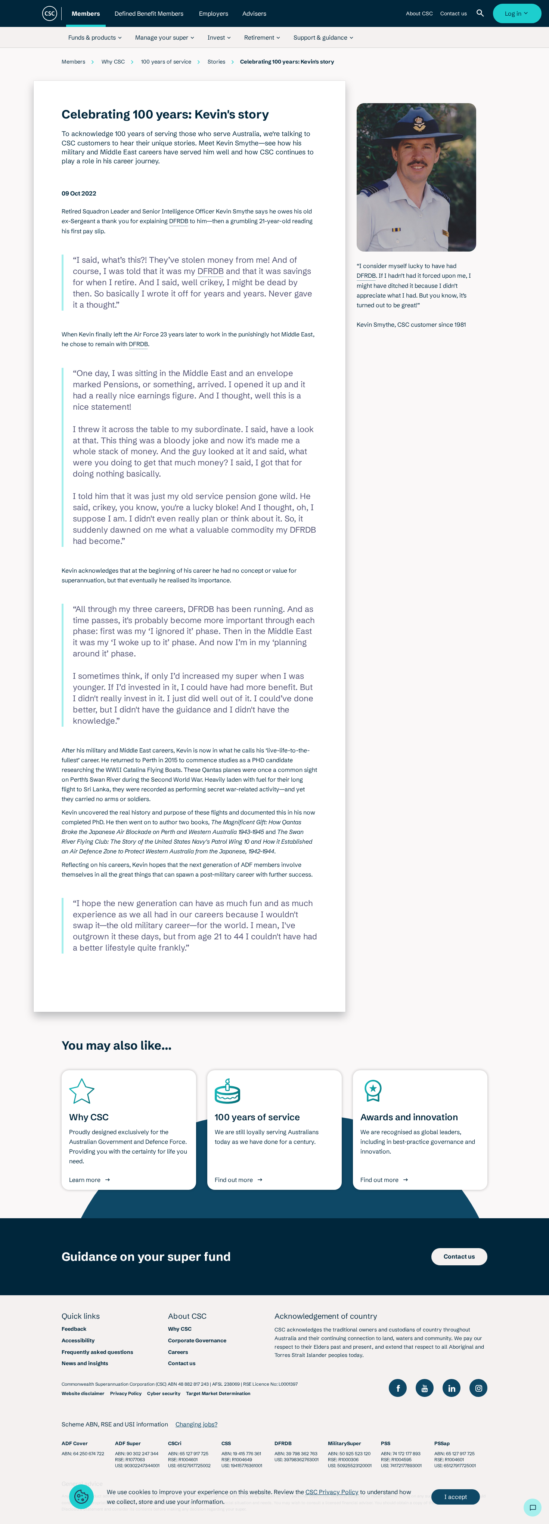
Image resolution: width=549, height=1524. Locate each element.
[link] (95, 37)
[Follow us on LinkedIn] (451, 1388)
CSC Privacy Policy (332, 1492)
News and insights (85, 1363)
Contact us (453, 16)
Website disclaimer (83, 1393)
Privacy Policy (126, 1393)
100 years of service (166, 61)
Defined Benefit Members (148, 18)
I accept (455, 1496)
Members (86, 18)
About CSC (419, 16)
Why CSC (113, 61)
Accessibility (78, 1340)
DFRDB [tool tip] (178, 221)
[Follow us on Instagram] (478, 1388)
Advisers (254, 18)
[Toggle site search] (482, 13)
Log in (518, 16)
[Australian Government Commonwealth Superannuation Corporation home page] (49, 13)
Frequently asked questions (97, 1352)
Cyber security (163, 1393)
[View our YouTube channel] (425, 1388)
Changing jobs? (196, 1424)
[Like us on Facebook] (398, 1388)
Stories (216, 61)
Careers (178, 1352)
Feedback (74, 1329)
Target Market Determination (218, 1393)
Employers (214, 18)
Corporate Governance (197, 1340)
